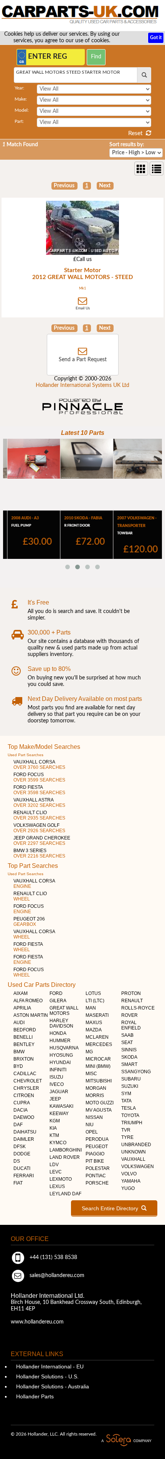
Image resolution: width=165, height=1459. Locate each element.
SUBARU (131, 1079)
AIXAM (20, 993)
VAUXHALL (133, 1159)
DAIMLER (23, 1139)
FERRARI (23, 1175)
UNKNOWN (133, 1152)
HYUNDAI (60, 1062)
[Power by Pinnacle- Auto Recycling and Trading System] (82, 415)
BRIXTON (23, 1059)
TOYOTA (130, 1115)
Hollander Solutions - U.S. (47, 1376)
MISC (91, 1073)
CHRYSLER (26, 1088)
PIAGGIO (95, 1154)
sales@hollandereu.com (56, 1275)
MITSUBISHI (99, 1081)
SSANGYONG (136, 1071)
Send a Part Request (83, 359)
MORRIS (95, 1095)
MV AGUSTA (99, 1110)
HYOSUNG (61, 1055)
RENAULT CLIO (39, 815)
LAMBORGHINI (66, 1150)
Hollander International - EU (49, 1366)
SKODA (129, 1057)
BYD (18, 1066)
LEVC (56, 1172)
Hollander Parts (34, 1396)
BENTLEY (24, 1044)
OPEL (92, 1132)
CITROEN (23, 1095)
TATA (126, 1101)
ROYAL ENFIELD (131, 1025)
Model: (22, 110)
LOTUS (93, 993)
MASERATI (97, 1015)
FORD (56, 993)
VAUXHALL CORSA (39, 764)
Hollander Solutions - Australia (52, 1386)
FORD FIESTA (39, 790)
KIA (53, 1128)
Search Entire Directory (111, 1208)
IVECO (57, 1084)
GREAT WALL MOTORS (64, 1010)
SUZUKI (129, 1086)
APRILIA (22, 1008)
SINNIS (129, 1050)
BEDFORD (24, 1030)
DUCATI (21, 1168)
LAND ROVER (65, 1157)
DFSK (19, 1146)
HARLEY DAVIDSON (61, 1023)
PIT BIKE (95, 1161)
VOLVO (129, 1173)
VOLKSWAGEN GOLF (39, 828)
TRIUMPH (131, 1122)
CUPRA (21, 1102)
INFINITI (58, 1069)
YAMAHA (130, 1181)
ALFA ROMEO (28, 1000)
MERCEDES (99, 1044)
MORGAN (96, 1088)
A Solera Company (126, 1440)
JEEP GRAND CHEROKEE (41, 840)
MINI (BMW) (98, 1066)
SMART (129, 1064)
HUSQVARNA (64, 1048)
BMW (19, 1051)
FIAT (18, 1183)
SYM (126, 1093)
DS (16, 1161)
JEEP (55, 1099)
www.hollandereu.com (37, 1322)
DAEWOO (23, 1117)
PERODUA (97, 1139)
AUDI (19, 1022)
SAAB (127, 1035)
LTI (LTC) (95, 1000)
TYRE (127, 1137)
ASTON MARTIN (30, 1015)
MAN (91, 1008)
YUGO (128, 1188)
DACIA (20, 1110)
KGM (55, 1121)
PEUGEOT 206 (29, 921)
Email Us (83, 308)
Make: (21, 99)
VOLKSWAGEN (137, 1166)
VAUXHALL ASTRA (39, 802)
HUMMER (60, 1040)
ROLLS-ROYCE (138, 1008)
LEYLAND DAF (65, 1193)
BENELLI (23, 1037)
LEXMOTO (61, 1179)
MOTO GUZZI (100, 1102)
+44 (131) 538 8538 (52, 1257)
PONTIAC (96, 1175)
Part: (19, 121)
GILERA (58, 1000)
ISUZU (56, 1077)
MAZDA (94, 1030)
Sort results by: (126, 144)
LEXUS (57, 1186)
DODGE (21, 1154)
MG (89, 1051)
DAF (18, 1124)
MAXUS (94, 1022)
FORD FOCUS (39, 777)
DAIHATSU (24, 1132)
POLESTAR (98, 1168)
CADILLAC (24, 1073)
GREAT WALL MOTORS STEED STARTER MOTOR (68, 72)
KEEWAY (59, 1113)
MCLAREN (97, 1037)
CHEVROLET (27, 1081)
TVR (125, 1130)
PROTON (131, 993)
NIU (90, 1124)
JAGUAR (59, 1091)
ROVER (129, 1015)
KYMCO (58, 1142)
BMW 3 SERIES (39, 853)
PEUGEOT (97, 1146)
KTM (54, 1135)
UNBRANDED (136, 1144)
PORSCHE (97, 1183)
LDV (54, 1164)
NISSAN (94, 1117)
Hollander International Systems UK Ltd (82, 385)
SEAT (127, 1042)
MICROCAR (98, 1059)
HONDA (58, 1033)
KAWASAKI (61, 1106)
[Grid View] (141, 168)
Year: (19, 88)
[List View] (156, 168)
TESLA (128, 1108)
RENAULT (132, 1000)
